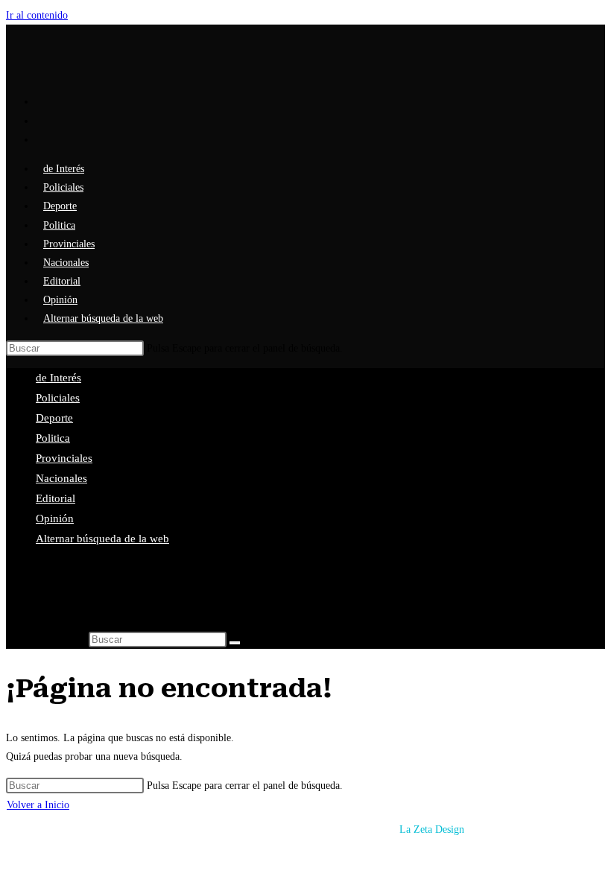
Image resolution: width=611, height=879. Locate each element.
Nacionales (61, 478)
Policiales (58, 398)
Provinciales (64, 458)
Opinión (55, 518)
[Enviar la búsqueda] (234, 642)
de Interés (58, 378)
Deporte (54, 418)
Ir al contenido (37, 15)
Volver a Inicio (38, 804)
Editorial (55, 498)
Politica (53, 438)
